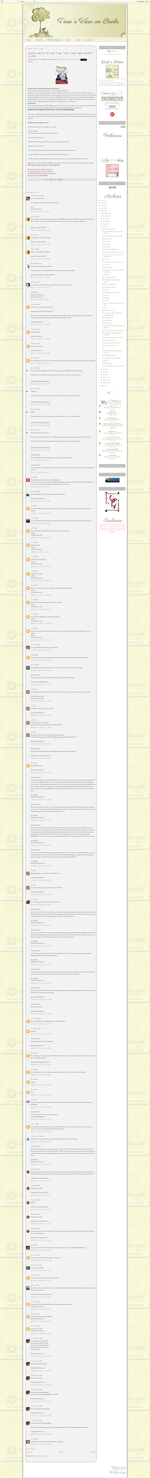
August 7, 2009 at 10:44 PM (41, 1444)
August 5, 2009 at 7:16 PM (41, 845)
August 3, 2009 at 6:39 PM (41, 523)
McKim (33, 655)
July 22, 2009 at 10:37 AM (40, 244)
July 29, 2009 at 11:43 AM (40, 501)
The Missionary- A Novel (109, 287)
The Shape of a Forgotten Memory (112, 407)
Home (29, 40)
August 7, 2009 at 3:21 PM (41, 1297)
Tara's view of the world (112, 437)
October (105, 218)
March (105, 377)
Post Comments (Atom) (40, 1456)
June (104, 369)
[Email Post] (51, 179)
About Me (39, 40)
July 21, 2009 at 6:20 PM (40, 211)
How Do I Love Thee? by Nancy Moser (113, 330)
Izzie (32, 1099)
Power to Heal (106, 244)
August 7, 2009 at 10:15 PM (41, 1356)
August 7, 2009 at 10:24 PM (41, 1401)
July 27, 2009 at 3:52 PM (40, 487)
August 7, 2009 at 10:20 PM (41, 1385)
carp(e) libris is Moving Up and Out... (112, 457)
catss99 (33, 528)
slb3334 (33, 518)
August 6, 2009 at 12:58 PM (41, 999)
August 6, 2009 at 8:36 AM (41, 946)
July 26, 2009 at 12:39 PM (40, 425)
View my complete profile (112, 54)
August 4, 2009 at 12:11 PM (41, 684)
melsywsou (34, 282)
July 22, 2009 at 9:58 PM (40, 299)
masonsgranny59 (35, 1136)
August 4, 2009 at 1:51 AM (41, 623)
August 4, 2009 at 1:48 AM (41, 538)
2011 (102, 205)
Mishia (33, 1069)
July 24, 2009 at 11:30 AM (40, 339)
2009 (102, 211)
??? (103, 348)
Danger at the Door (107, 239)
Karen (32, 763)
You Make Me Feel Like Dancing (111, 343)
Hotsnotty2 (34, 491)
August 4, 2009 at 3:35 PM (41, 701)
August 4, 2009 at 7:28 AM (41, 650)
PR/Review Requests (54, 40)
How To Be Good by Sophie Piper (111, 358)
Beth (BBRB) (34, 263)
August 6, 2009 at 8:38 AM (41, 983)
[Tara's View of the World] (112, 176)
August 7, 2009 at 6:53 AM (41, 1164)
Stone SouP (112, 412)
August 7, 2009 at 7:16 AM (41, 1240)
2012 (102, 203)
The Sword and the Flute (109, 277)
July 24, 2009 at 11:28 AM (40, 324)
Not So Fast (105, 259)
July (104, 226)
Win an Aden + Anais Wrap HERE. (38, 176)
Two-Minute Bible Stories (109, 355)
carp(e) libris (112, 455)
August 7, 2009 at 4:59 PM (41, 1309)
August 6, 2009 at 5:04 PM (41, 1075)
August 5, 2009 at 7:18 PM (41, 866)
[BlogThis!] (56, 180)
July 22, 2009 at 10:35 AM (40, 230)
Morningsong (106, 298)
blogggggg (34, 1169)
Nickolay (33, 1285)
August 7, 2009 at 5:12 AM (41, 1119)
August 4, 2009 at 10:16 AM (41, 670)
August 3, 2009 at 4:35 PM (41, 513)
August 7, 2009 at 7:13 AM (41, 1181)
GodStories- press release (109, 340)
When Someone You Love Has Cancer (112, 262)
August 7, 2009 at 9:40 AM (41, 1250)
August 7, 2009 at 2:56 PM (41, 1280)
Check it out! (105, 295)
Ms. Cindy (34, 1301)
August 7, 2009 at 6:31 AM (41, 1141)
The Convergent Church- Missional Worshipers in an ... (112, 314)
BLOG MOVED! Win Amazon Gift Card (112, 451)
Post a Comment (30, 1449)
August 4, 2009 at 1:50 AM (41, 581)
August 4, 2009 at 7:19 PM (41, 773)
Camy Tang (105, 300)
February (105, 380)
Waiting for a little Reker (71, 59)
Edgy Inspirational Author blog (112, 424)
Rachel (33, 1053)
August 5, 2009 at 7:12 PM (41, 800)
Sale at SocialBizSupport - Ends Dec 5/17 (112, 439)
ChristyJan (34, 304)
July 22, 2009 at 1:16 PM (40, 277)
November (106, 216)
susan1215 (34, 1255)
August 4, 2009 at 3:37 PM (41, 727)
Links (69, 40)
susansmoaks (34, 1018)
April (104, 375)
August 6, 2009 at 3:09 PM (41, 1065)
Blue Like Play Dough (108, 229)
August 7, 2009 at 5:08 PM (41, 1333)
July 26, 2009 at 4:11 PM (40, 472)
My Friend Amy (112, 418)
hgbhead (33, 358)
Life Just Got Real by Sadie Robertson (112, 445)
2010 (102, 208)
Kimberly (33, 665)
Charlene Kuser (35, 1338)
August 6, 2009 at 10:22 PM (41, 1107)
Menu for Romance (107, 267)
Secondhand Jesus (107, 363)
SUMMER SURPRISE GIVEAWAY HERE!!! (40, 171)
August (105, 224)
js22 (32, 689)
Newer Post (29, 1452)
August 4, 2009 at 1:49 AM (41, 566)
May (104, 372)
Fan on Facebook (39, 146)
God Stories (105, 290)
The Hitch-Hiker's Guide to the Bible (112, 337)
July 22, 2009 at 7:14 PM (40, 287)
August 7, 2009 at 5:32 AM (41, 1131)
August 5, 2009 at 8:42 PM (41, 904)
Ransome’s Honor (107, 320)
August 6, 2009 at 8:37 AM (41, 964)
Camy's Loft (112, 406)
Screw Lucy (34, 645)
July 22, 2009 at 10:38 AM (40, 259)
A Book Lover (112, 431)
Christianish (105, 274)
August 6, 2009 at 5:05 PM (41, 1085)
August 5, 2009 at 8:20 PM (41, 880)
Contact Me (89, 40)
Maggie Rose (106, 241)
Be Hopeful (105, 361)
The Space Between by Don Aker (111, 292)
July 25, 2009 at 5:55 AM (40, 363)
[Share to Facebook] (59, 180)
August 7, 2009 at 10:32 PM (41, 1434)
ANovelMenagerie (36, 195)
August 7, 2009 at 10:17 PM (41, 1371)
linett (32, 506)
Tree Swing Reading (112, 449)
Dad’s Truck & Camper (112, 413)
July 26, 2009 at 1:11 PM (40, 460)
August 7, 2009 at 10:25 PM (41, 1416)
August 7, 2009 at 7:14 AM (41, 1195)
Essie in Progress (106, 323)
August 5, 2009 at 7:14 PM (41, 820)
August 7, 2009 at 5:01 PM (41, 1321)
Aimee (32, 477)
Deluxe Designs (121, 1467)
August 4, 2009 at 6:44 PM (41, 758)
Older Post (93, 1452)
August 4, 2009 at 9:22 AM (41, 660)
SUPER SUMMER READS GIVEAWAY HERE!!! (42, 173)
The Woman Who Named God (110, 249)
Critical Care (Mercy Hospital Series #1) (113, 366)
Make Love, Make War (108, 284)
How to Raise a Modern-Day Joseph (112, 236)
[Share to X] (58, 180)
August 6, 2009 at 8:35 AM (41, 925)
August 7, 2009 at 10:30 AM (41, 1260)
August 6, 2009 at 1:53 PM (41, 1048)
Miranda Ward (35, 1265)
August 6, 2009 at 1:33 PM (41, 1024)
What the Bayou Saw (108, 318)
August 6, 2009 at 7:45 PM (41, 1095)
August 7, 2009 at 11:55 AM (41, 1270)
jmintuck (59, 59)
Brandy (33, 899)
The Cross (105, 308)
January (105, 382)
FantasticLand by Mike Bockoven (112, 419)
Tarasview (113, 51)
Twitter (38, 142)
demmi (32, 1245)
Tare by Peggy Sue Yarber (109, 345)
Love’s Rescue (106, 265)
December (106, 213)
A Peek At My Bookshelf (112, 443)
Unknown (33, 1275)
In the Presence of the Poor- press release (113, 252)
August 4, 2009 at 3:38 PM (41, 744)
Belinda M (34, 368)
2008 (102, 386)
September (106, 221)
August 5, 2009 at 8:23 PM (41, 894)
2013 (102, 200)
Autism (78, 40)
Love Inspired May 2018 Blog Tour (112, 433)
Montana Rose (106, 247)
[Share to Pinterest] (61, 180)
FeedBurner (116, 109)
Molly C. (33, 1124)
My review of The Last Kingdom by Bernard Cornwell (112, 426)
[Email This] (54, 180)
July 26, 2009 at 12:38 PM (40, 384)
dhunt (32, 1089)
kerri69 (33, 1439)
